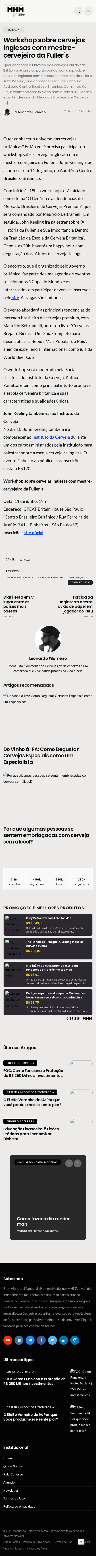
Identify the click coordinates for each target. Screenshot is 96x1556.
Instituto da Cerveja (51, 437)
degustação (77, 577)
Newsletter (10, 1490)
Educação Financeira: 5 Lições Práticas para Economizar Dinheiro (31, 1134)
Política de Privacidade (37, 1542)
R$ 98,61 (32, 974)
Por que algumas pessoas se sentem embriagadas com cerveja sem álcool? (46, 835)
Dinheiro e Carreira (20, 1063)
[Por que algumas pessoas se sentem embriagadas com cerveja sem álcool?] (48, 796)
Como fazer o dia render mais (43, 1221)
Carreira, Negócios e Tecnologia (30, 1092)
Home (7, 1458)
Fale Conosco (13, 1474)
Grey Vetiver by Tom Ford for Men (48, 918)
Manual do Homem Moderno (37, 1162)
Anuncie (9, 1482)
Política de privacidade (19, 1506)
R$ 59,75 (32, 1002)
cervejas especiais (50, 577)
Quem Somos (13, 1466)
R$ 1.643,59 (34, 923)
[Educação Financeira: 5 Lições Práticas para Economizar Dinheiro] (81, 1130)
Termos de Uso (14, 1498)
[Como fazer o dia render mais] (48, 1197)
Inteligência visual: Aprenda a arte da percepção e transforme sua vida (52, 968)
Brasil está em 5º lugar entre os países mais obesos (19, 606)
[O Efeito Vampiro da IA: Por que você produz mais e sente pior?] (81, 1101)
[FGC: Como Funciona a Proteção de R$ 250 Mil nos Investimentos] (81, 1071)
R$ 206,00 (33, 951)
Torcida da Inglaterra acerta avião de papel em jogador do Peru (75, 606)
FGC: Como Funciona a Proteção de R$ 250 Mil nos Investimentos (33, 1073)
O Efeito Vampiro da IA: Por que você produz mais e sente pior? (32, 1102)
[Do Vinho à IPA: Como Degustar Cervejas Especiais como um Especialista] (48, 717)
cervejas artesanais (19, 577)
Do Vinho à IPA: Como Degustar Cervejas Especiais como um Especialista (41, 756)
